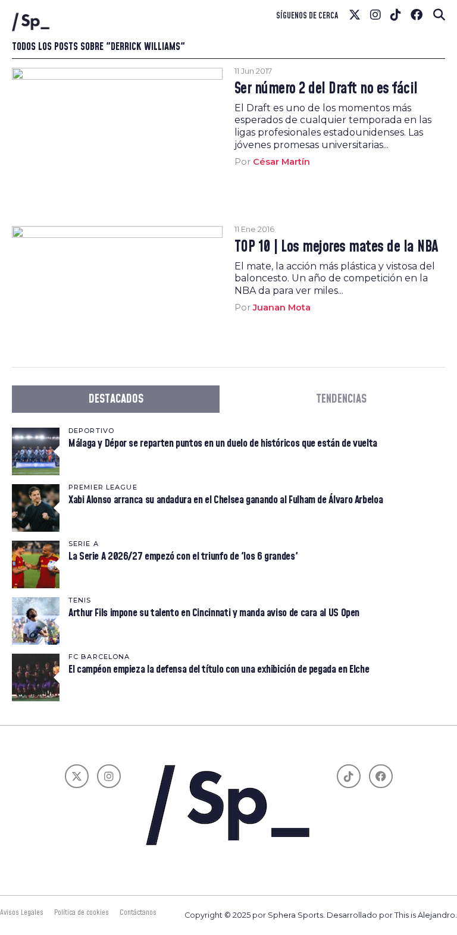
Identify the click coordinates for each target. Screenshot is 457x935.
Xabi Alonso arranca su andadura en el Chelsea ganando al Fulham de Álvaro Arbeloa (225, 499)
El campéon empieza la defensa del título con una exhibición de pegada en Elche (218, 669)
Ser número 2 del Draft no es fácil (326, 89)
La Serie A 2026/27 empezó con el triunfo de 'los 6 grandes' (183, 556)
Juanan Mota (282, 307)
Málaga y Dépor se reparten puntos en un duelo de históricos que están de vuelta (222, 443)
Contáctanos (138, 912)
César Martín (281, 161)
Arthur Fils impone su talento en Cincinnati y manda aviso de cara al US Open (213, 612)
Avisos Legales (21, 912)
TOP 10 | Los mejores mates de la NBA (336, 247)
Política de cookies (81, 912)
